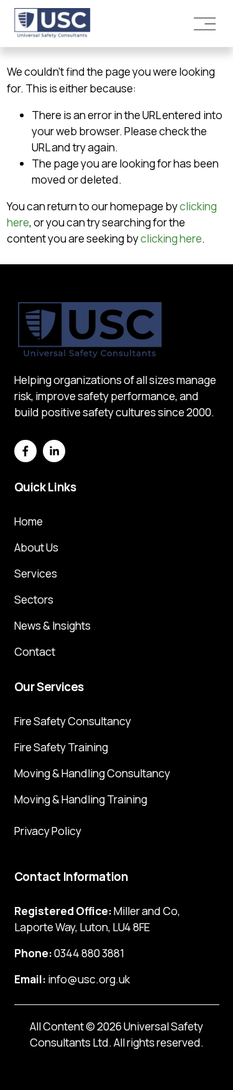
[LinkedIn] (54, 451)
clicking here (171, 238)
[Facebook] (25, 451)
